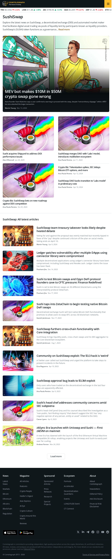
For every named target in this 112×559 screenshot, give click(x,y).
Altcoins (6, 503)
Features (23, 486)
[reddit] (107, 532)
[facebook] (93, 532)
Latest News (5, 482)
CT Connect (69, 508)
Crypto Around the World (28, 517)
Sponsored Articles (48, 482)
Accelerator (69, 486)
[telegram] (88, 532)
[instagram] (97, 532)
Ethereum (7, 498)
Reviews (23, 523)
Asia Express (25, 501)
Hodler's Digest (26, 496)
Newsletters (95, 489)
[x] (78, 532)
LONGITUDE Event (72, 503)
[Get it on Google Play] (26, 532)
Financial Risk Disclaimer (95, 505)
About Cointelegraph (96, 482)
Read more (64, 29)
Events (67, 498)
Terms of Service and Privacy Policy (95, 554)
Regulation (7, 513)
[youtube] (102, 532)
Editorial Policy (96, 494)
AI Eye (22, 506)
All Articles (24, 481)
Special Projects (47, 503)
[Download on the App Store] (10, 532)
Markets (6, 489)
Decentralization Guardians (71, 492)
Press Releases (48, 490)
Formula (67, 481)
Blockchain (7, 508)
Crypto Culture (26, 511)
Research (48, 496)
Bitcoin (6, 494)
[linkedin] (83, 532)
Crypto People (26, 491)
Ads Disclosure (96, 498)
